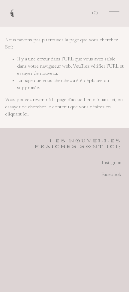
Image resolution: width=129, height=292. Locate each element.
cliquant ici (104, 100)
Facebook (111, 174)
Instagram (111, 162)
